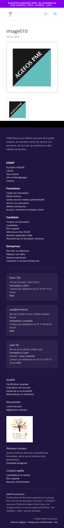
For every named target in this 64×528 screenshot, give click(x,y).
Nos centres (12, 174)
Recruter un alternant (17, 250)
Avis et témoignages (16, 177)
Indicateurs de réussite (18, 387)
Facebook (11, 463)
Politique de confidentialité (39, 522)
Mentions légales (18, 522)
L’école (9, 170)
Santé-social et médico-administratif (25, 199)
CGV (56, 522)
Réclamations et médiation (20, 394)
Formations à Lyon (19, 352)
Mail (12, 295)
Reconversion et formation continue (25, 238)
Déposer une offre (15, 254)
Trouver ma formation (17, 221)
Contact (10, 180)
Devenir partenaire (16, 257)
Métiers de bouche (16, 206)
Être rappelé (12, 228)
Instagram (22, 463)
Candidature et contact (18, 475)
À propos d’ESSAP (15, 167)
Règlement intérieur (16, 409)
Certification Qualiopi (17, 384)
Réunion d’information (18, 481)
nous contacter (27, 356)
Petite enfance (13, 196)
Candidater (12, 225)
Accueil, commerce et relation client (25, 209)
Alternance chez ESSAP (18, 231)
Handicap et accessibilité (19, 391)
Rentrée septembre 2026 (19, 235)
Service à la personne (17, 203)
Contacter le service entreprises (22, 260)
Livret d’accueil (14, 406)
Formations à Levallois (21, 320)
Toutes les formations (17, 193)
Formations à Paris (19, 285)
